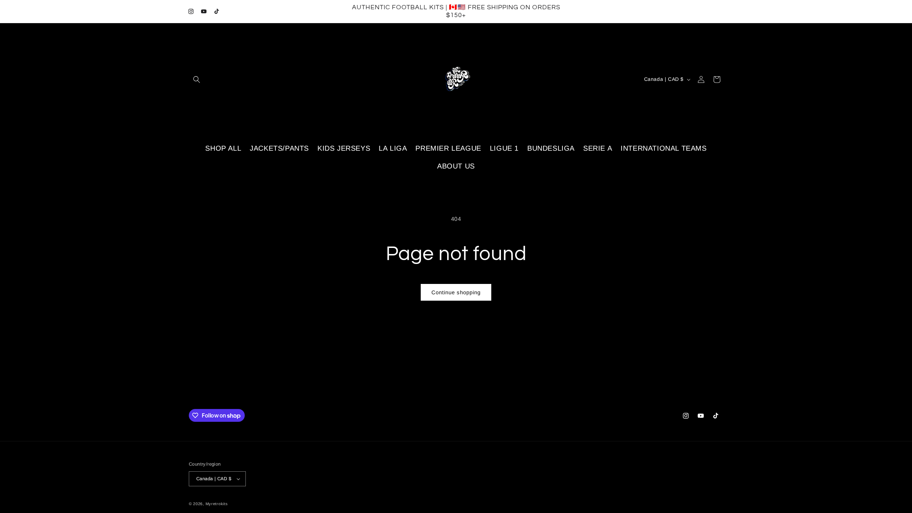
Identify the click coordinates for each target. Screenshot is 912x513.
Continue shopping (456, 292)
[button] (196, 79)
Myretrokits (217, 504)
